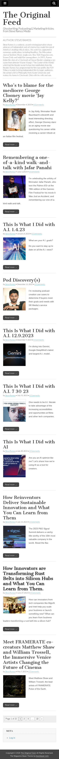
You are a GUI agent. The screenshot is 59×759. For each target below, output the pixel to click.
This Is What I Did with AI (29, 444)
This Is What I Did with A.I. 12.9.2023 (29, 333)
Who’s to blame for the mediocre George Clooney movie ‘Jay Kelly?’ (28, 93)
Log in (12, 738)
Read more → (11, 144)
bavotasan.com (42, 756)
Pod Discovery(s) (22, 280)
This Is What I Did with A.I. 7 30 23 (29, 389)
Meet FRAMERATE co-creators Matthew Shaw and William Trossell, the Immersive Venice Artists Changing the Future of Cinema (29, 654)
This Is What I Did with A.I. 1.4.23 (29, 227)
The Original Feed (26, 18)
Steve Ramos (10, 104)
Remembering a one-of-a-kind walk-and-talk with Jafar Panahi (27, 162)
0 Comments (39, 104)
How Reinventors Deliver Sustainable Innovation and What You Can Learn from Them (26, 507)
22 (37, 719)
